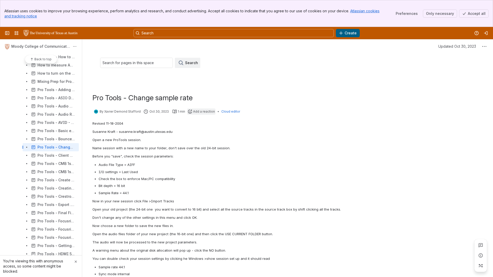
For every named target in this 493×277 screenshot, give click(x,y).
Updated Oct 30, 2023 (457, 46)
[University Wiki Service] (51, 33)
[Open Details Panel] (481, 255)
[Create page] (481, 266)
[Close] (76, 262)
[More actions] (75, 46)
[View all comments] (481, 245)
